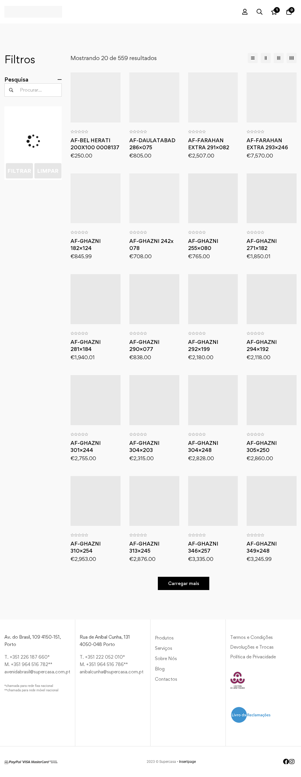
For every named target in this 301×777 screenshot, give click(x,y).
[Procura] (259, 12)
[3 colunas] (279, 58)
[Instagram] (292, 762)
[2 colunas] (266, 58)
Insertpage (187, 762)
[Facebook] (286, 762)
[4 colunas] (292, 58)
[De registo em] (245, 12)
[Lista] (253, 58)
